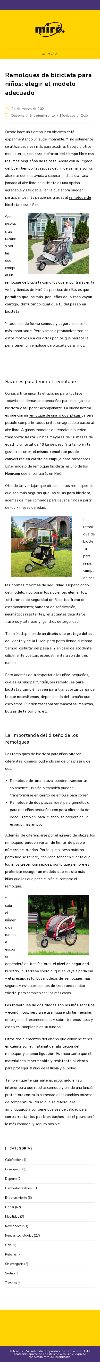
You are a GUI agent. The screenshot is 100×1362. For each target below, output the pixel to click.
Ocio (84, 115)
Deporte (17, 115)
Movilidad (67, 115)
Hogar (9, 1207)
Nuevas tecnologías (19, 1235)
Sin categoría (14, 1264)
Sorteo (10, 1273)
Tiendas (11, 1283)
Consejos (12, 1169)
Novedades (13, 1226)
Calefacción (13, 1160)
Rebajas (11, 1254)
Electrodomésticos (18, 1188)
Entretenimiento (42, 115)
